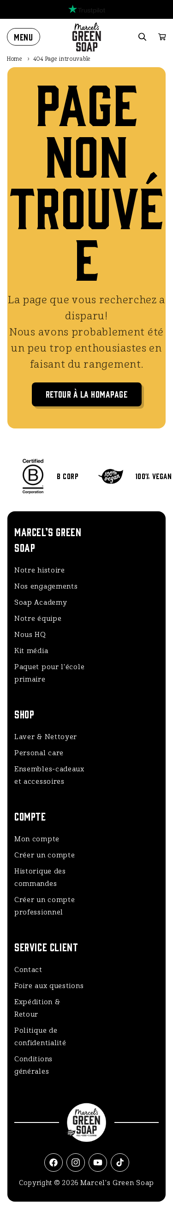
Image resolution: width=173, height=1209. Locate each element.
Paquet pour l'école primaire (49, 673)
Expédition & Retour (37, 1008)
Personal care (39, 753)
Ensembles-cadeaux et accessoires (49, 775)
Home (15, 59)
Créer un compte (44, 855)
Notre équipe (37, 618)
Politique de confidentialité (40, 1036)
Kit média (31, 651)
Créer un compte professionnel (44, 906)
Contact (28, 970)
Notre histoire (39, 570)
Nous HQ (30, 635)
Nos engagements (46, 586)
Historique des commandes (40, 877)
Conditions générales (33, 1065)
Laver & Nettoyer (45, 737)
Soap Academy (40, 602)
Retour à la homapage (87, 394)
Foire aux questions (49, 986)
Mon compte (37, 839)
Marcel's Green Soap (117, 1183)
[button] (23, 37)
